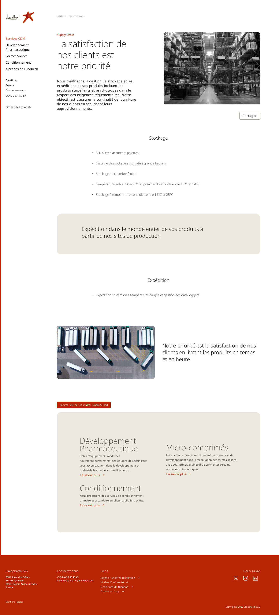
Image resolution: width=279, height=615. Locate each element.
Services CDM (15, 38)
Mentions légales (14, 601)
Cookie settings (110, 591)
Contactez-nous (16, 90)
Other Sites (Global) (18, 107)
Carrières (12, 80)
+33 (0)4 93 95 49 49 (68, 577)
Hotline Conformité (112, 582)
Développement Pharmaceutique (18, 47)
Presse (10, 85)
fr (19, 95)
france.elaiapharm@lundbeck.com (75, 580)
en (25, 95)
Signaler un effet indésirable (118, 577)
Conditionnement (18, 62)
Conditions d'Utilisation (114, 587)
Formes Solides (17, 56)
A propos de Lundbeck (22, 69)
